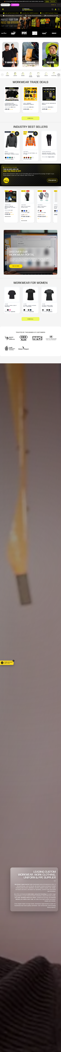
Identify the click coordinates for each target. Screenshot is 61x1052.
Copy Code (53, 1)
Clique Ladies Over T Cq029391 (11, 306)
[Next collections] (58, 74)
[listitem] (7, 75)
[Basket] (58, 9)
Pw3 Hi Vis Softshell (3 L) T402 (30, 154)
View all (30, 118)
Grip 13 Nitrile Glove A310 (42, 207)
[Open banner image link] (15, 22)
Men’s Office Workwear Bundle (49, 104)
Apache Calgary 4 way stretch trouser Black (49, 154)
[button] (52, 9)
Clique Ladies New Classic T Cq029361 (47, 306)
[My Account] (55, 9)
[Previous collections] (2, 74)
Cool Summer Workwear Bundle (28, 104)
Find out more (15, 266)
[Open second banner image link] (45, 22)
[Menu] (3, 9)
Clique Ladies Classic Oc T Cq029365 (29, 306)
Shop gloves (52, 180)
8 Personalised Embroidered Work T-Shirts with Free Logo (11, 104)
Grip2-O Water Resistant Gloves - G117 (10, 207)
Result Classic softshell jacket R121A (12, 154)
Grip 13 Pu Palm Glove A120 (25, 207)
